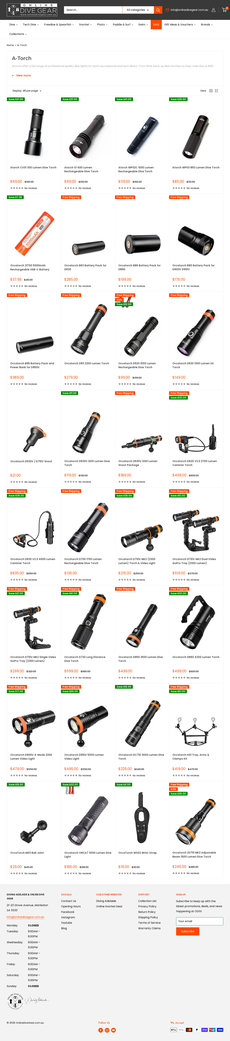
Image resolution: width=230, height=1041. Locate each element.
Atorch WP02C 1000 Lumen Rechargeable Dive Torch (136, 169)
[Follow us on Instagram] (107, 1030)
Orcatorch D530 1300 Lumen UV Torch (193, 365)
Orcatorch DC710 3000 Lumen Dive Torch (141, 756)
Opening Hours (71, 906)
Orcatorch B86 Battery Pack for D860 (139, 267)
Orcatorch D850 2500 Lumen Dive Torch (140, 659)
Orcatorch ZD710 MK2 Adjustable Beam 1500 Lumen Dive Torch (194, 854)
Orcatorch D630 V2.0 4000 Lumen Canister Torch (32, 561)
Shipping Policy (148, 917)
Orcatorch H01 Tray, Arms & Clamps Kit (190, 756)
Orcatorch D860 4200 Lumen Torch (195, 657)
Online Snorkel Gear (109, 906)
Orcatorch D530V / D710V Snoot (31, 461)
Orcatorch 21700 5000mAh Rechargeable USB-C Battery (29, 267)
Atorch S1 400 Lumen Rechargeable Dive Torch (81, 169)
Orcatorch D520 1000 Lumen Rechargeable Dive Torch (137, 365)
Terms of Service (149, 923)
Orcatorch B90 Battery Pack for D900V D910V (193, 267)
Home (10, 45)
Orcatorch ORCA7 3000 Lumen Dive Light (87, 854)
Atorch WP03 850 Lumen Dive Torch (196, 167)
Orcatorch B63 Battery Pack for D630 (85, 267)
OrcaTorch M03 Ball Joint (27, 853)
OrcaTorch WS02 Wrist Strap (137, 853)
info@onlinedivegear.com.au (189, 10)
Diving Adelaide (106, 901)
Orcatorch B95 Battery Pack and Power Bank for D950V (32, 365)
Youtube (66, 923)
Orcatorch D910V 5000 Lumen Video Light (84, 756)
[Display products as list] (216, 90)
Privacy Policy (147, 906)
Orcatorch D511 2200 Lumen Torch (86, 363)
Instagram (68, 917)
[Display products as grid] (210, 90)
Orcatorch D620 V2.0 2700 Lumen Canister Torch (194, 463)
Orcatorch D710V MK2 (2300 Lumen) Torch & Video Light (136, 561)
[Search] (158, 10)
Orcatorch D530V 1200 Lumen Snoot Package (137, 463)
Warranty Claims (149, 928)
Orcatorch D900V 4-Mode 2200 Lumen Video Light (31, 756)
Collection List (147, 901)
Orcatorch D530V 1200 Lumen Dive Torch (87, 463)
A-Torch (22, 45)
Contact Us (68, 901)
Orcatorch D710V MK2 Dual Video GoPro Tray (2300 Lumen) (194, 561)
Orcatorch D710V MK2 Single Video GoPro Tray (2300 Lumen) (33, 659)
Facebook (67, 912)
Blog (64, 928)
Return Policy (147, 912)
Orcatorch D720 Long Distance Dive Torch (84, 659)
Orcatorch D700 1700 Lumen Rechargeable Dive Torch (83, 561)
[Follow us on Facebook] (100, 1030)
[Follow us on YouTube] (113, 1030)
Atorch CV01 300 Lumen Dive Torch (33, 167)
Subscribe (187, 931)
